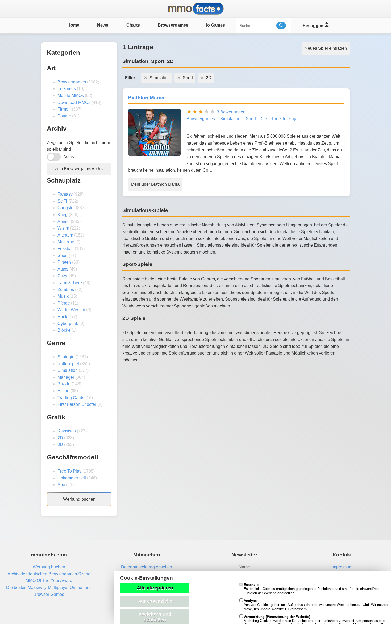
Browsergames (173, 25)
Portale (64, 116)
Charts (133, 25)
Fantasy (65, 194)
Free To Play (69, 471)
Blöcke (63, 330)
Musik (63, 296)
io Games (215, 25)
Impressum (342, 567)
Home (73, 25)
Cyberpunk (67, 323)
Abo (61, 484)
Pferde (63, 303)
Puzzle (63, 384)
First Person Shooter (76, 404)
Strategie (65, 357)
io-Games (66, 88)
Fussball (65, 248)
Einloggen (314, 25)
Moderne (65, 241)
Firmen (64, 109)
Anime (63, 221)
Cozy (62, 275)
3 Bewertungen (231, 112)
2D (60, 438)
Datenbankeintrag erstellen (146, 567)
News (102, 25)
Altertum (65, 235)
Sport (62, 255)
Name (244, 567)
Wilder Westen (71, 309)
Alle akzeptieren (155, 588)
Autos (62, 269)
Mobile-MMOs (70, 95)
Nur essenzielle (155, 601)
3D (60, 444)
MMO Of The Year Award (49, 580)
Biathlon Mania (146, 97)
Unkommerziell (71, 478)
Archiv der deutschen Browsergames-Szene (48, 574)
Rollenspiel (68, 363)
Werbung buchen (79, 499)
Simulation (67, 370)
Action (63, 391)
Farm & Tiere (69, 282)
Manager (65, 377)
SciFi (62, 201)
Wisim (63, 228)
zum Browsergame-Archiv (79, 169)
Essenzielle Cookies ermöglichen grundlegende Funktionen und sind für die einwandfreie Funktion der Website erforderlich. (311, 589)
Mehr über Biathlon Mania (155, 184)
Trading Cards (70, 397)
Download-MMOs (73, 102)
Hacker (64, 316)
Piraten (64, 262)
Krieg (62, 214)
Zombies (65, 289)
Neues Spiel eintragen (326, 48)
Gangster (66, 207)
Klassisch (66, 431)
